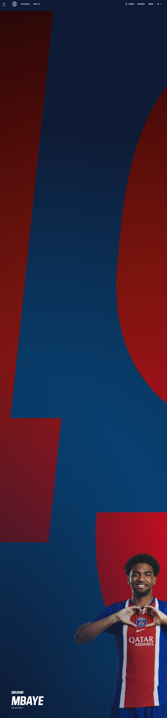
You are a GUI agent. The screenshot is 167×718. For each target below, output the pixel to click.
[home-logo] (14, 4)
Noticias (25, 4)
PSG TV (36, 4)
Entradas (141, 4)
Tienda (150, 4)
